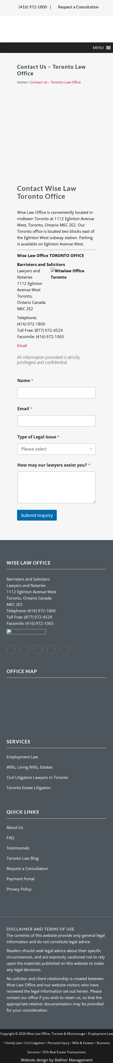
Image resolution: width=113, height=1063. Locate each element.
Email (22, 345)
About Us (15, 827)
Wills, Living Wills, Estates (30, 767)
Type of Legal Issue (38, 436)
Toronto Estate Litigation (29, 787)
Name (25, 380)
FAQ (10, 837)
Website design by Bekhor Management (57, 1059)
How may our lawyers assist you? (53, 465)
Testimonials (18, 848)
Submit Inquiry (37, 515)
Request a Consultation (78, 6)
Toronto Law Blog (23, 858)
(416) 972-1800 (33, 6)
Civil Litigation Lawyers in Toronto (37, 777)
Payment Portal (20, 878)
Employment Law (22, 756)
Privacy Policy (19, 889)
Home (22, 82)
